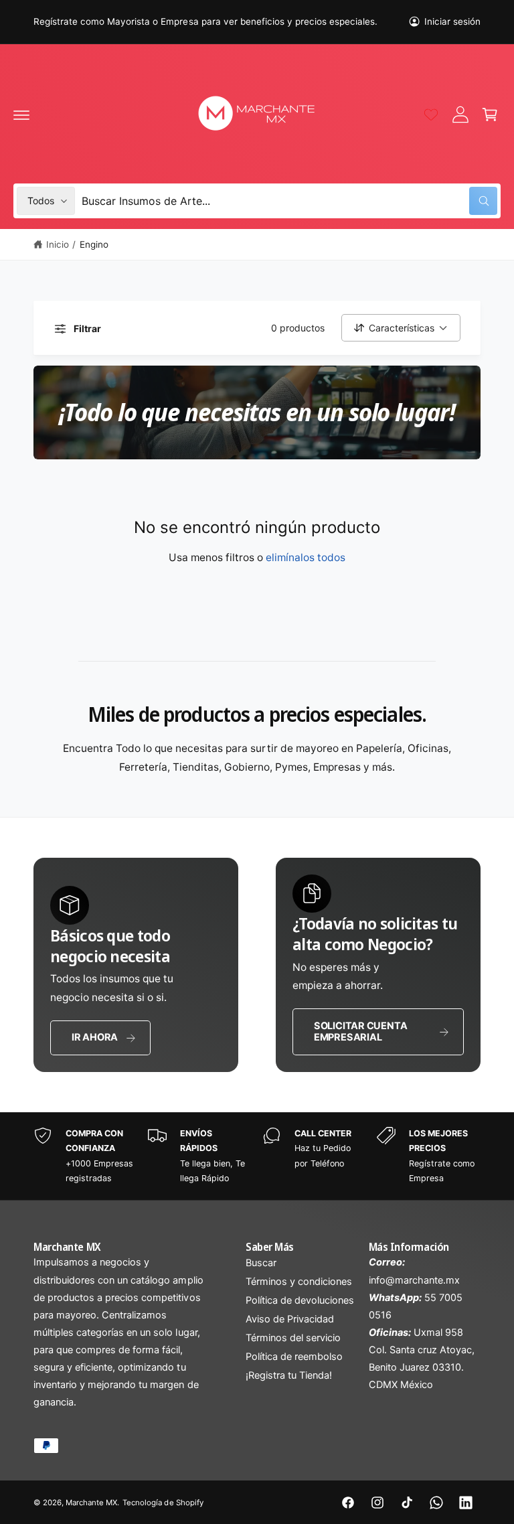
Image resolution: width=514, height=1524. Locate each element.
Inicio (57, 244)
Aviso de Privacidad (290, 1319)
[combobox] (289, 200)
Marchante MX (91, 1502)
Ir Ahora (95, 1037)
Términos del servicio (293, 1338)
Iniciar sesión (452, 21)
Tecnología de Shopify (162, 1502)
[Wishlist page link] (431, 114)
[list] (257, 1156)
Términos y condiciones (299, 1282)
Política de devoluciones (300, 1300)
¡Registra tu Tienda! (289, 1375)
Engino (94, 244)
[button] (21, 114)
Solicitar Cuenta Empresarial (361, 1031)
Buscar (261, 1263)
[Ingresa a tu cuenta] (460, 114)
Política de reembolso (294, 1357)
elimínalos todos (305, 557)
